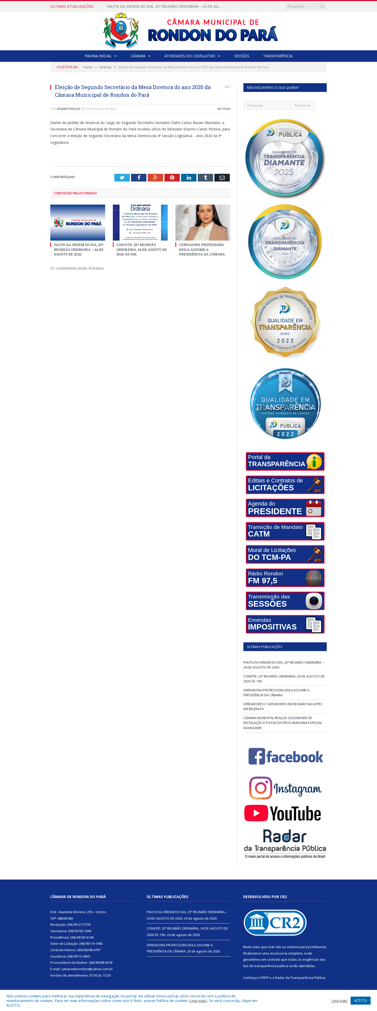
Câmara (138, 55)
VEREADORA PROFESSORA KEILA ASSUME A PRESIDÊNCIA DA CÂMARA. (202, 249)
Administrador (68, 109)
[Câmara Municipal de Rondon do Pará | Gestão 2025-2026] (189, 29)
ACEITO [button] (360, 1000)
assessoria (278, 953)
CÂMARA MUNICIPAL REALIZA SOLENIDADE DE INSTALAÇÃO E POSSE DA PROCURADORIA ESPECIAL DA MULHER (282, 723)
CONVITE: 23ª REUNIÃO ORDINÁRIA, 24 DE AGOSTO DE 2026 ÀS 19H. (165, 6)
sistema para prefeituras (306, 947)
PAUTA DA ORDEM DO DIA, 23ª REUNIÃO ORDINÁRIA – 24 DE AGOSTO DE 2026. (79, 249)
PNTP (265, 977)
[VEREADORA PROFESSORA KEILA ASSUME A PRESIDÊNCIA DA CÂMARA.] (202, 223)
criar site (274, 947)
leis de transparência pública (265, 966)
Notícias (223, 109)
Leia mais (198, 1000)
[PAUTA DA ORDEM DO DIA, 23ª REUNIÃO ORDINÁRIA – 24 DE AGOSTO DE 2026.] (77, 223)
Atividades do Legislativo (189, 55)
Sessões (241, 55)
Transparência (277, 55)
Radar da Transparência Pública (300, 977)
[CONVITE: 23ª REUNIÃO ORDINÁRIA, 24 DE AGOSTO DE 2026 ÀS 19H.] (140, 223)
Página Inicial (98, 55)
